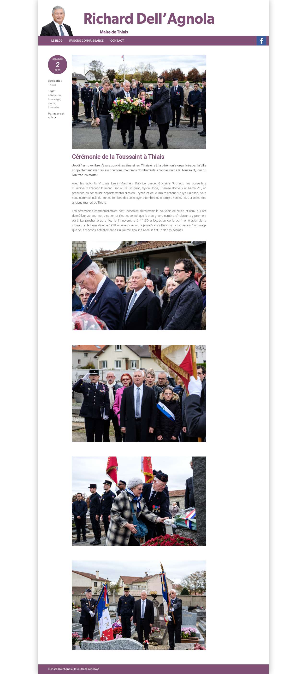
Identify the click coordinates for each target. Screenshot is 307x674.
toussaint (53, 107)
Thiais (52, 84)
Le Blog (57, 40)
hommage (54, 99)
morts (51, 103)
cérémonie (55, 95)
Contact (117, 40)
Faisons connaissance (86, 40)
